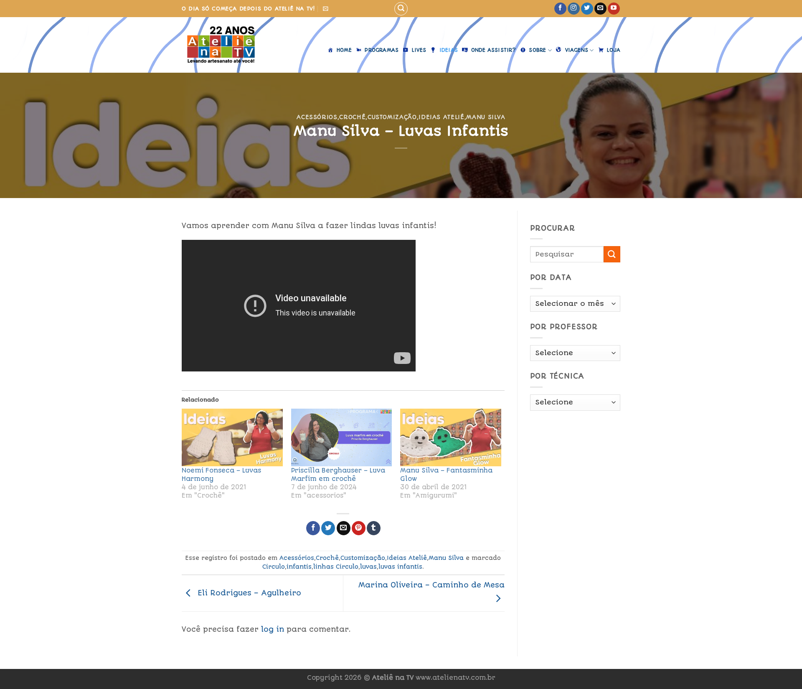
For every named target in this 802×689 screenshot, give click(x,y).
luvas (368, 566)
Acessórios (317, 117)
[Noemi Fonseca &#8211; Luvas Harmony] (232, 437)
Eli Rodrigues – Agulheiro (248, 593)
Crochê (352, 117)
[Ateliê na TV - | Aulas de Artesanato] (227, 45)
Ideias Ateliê (441, 117)
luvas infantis (400, 566)
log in (272, 629)
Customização (392, 117)
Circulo (273, 566)
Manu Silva (485, 117)
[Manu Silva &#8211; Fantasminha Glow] (450, 437)
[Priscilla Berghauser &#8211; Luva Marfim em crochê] (341, 437)
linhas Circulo (335, 566)
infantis (299, 566)
